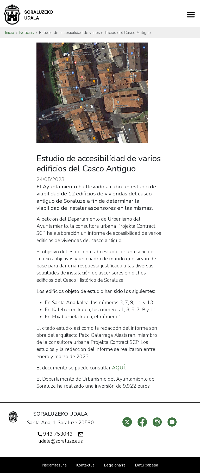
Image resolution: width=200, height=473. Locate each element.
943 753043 (58, 434)
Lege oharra (115, 465)
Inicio (9, 32)
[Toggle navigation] (191, 15)
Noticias (26, 32)
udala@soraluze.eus (60, 441)
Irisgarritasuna (54, 465)
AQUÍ (118, 367)
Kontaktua (85, 465)
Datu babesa (146, 465)
